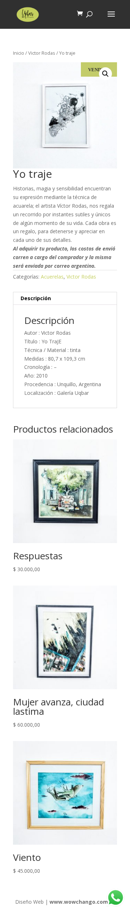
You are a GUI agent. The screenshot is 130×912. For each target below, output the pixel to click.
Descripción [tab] (36, 298)
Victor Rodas (41, 53)
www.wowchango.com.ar (82, 901)
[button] (105, 73)
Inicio (18, 53)
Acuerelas (52, 276)
